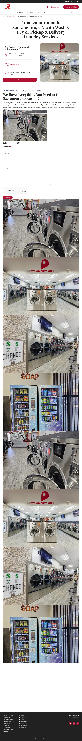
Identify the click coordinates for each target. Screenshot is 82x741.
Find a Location (53, 7)
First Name (7, 147)
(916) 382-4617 (14, 64)
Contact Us (23, 717)
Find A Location (75, 717)
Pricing (22, 715)
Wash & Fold (20, 12)
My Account (74, 1)
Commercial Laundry (43, 12)
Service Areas (74, 12)
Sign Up (67, 1)
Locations (64, 12)
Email (5, 161)
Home (4, 16)
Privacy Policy (24, 725)
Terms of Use (24, 723)
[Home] (7, 7)
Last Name (6, 154)
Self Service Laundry (9, 12)
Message (5, 168)
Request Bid (7, 723)
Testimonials (7, 727)
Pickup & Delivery (31, 12)
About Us (55, 12)
